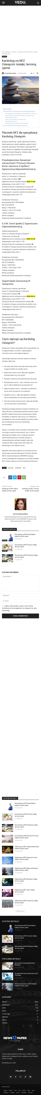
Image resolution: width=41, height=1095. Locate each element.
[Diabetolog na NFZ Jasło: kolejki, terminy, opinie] (7, 893)
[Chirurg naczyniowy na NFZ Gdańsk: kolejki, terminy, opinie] (7, 987)
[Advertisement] (20, 27)
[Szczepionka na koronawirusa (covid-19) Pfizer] (7, 976)
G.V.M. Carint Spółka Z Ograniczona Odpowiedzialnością (15, 120)
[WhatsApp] (24, 477)
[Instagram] (25, 1077)
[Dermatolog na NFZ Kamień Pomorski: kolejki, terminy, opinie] (7, 839)
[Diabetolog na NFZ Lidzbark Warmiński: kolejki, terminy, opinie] (7, 850)
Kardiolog (10, 468)
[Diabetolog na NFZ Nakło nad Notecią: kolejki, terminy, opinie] (7, 871)
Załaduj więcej (20, 911)
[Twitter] (15, 477)
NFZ (24, 468)
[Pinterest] (19, 477)
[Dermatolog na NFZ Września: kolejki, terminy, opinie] (7, 558)
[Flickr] (20, 1077)
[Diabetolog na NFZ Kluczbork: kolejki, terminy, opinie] (7, 882)
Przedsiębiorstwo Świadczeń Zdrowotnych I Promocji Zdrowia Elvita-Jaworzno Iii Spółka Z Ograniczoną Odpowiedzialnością (20, 115)
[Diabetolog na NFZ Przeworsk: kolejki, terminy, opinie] (7, 904)
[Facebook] (10, 477)
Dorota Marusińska (10, 73)
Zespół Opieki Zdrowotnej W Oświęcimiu (17, 123)
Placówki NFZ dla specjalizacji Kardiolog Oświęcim (19, 111)
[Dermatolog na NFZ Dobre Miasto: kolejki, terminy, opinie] (7, 537)
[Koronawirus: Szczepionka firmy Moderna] (7, 966)
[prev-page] (3, 565)
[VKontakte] (30, 1077)
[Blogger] (11, 1077)
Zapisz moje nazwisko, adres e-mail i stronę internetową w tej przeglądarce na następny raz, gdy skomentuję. (19, 608)
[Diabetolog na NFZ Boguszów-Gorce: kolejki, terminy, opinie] (7, 860)
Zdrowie (13, 52)
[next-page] (6, 565)
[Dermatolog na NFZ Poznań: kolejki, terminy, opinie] (7, 548)
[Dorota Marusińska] (3, 73)
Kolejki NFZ (18, 468)
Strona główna (6, 52)
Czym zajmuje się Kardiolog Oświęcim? (15, 125)
